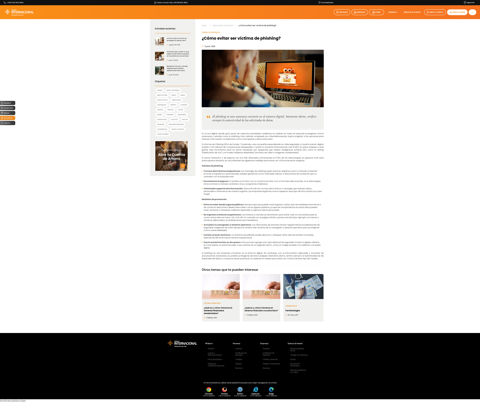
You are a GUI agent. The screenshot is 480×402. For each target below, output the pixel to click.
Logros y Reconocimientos (215, 354)
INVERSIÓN (169, 115)
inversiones (182, 115)
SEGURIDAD (160, 124)
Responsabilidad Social (297, 350)
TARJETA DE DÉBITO (163, 134)
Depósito (173, 105)
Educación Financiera (223, 25)
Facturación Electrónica (295, 365)
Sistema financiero (212, 303)
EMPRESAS (361, 12)
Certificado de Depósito (241, 354)
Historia (211, 349)
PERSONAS (343, 12)
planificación (162, 119)
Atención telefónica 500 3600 (298, 371)
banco (174, 95)
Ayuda (293, 359)
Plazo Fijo (174, 119)
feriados (160, 110)
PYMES (378, 12)
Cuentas (238, 349)
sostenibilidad (162, 129)
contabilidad (161, 105)
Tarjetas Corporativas (271, 364)
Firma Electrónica (215, 359)
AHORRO (159, 90)
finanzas (170, 110)
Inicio (204, 25)
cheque (182, 95)
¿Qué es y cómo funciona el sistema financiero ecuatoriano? (261, 309)
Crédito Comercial (270, 359)
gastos (180, 110)
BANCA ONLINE (459, 12)
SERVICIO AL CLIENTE (412, 12)
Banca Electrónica (173, 90)
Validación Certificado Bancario (216, 365)
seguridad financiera (176, 124)
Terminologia (291, 306)
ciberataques (176, 100)
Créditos (238, 359)
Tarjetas (238, 364)
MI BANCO (392, 12)
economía (183, 105)
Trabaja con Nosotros (299, 355)
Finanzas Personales (211, 32)
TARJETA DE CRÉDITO (177, 129)
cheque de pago (162, 100)
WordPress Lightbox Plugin (13, 400)
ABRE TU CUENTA (436, 12)
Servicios (238, 368)
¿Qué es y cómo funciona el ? (218, 310)
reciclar (185, 119)
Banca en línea (162, 95)
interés (159, 115)
